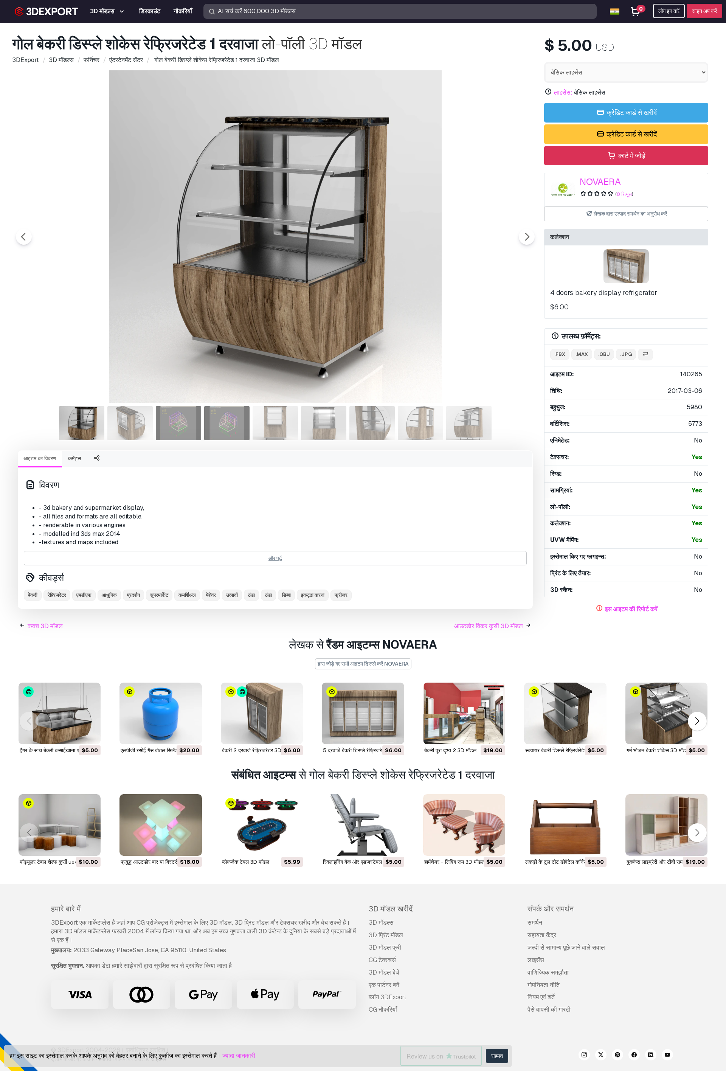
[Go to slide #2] (130, 423)
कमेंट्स (74, 458)
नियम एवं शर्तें (541, 997)
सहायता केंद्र (541, 935)
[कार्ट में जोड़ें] (74, 733)
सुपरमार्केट (159, 595)
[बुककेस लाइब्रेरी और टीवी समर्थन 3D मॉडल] (666, 825)
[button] (697, 721)
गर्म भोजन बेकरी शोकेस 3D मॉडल (658, 750)
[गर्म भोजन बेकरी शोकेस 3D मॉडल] (666, 713)
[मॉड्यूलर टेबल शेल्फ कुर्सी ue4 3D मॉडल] (60, 825)
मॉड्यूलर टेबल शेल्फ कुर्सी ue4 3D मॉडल (59, 861)
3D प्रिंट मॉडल (386, 935)
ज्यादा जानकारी (238, 1056)
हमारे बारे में (66, 909)
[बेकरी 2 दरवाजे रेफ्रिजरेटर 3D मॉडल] (262, 713)
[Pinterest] (617, 1055)
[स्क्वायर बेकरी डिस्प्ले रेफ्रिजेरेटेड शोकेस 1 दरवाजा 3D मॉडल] (565, 713)
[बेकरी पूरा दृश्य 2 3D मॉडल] (464, 713)
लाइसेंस (535, 960)
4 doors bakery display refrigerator (603, 292)
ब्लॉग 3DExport (387, 997)
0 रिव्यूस (624, 194)
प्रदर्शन (133, 595)
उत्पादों (232, 595)
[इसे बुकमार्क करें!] (89, 733)
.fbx (559, 354)
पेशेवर (211, 595)
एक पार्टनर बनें (384, 985)
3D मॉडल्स (381, 923)
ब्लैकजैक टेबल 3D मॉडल (245, 861)
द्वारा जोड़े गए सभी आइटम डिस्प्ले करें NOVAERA (363, 663)
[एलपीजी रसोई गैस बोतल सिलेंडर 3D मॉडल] (160, 713)
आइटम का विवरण (39, 458)
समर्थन (534, 923)
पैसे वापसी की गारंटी (549, 1010)
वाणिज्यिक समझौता (548, 972)
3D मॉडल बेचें (384, 972)
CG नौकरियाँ (383, 1010)
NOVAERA (600, 182)
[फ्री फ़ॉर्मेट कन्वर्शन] (645, 354)
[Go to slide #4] (227, 423)
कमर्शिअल (187, 595)
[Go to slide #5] (275, 423)
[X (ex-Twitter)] (600, 1055)
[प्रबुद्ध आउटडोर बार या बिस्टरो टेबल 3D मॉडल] (160, 825)
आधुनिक (109, 595)
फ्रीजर (341, 595)
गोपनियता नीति (543, 985)
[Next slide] (527, 237)
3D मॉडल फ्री (385, 947)
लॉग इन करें (668, 11)
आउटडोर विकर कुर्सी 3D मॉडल (488, 626)
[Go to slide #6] (323, 423)
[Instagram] (584, 1055)
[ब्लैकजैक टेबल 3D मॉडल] (262, 825)
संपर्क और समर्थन (550, 909)
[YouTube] (667, 1055)
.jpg (626, 354)
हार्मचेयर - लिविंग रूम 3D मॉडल (454, 861)
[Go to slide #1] (81, 423)
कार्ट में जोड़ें (631, 155)
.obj (604, 354)
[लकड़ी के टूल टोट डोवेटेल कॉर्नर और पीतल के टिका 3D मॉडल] (565, 825)
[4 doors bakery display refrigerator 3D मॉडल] (626, 266)
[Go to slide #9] (469, 423)
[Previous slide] (24, 237)
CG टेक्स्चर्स (382, 960)
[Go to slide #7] (372, 423)
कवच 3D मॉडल (45, 626)
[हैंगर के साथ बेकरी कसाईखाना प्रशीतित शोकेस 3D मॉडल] (60, 713)
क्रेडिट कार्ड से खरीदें (631, 112)
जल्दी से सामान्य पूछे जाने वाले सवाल (566, 947)
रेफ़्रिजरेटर (57, 595)
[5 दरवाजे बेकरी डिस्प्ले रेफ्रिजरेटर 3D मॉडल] (363, 713)
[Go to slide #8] (420, 423)
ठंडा (251, 595)
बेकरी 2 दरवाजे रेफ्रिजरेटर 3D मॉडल (257, 750)
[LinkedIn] (650, 1055)
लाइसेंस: (563, 92)
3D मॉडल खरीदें (391, 909)
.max (582, 354)
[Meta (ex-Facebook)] (634, 1055)
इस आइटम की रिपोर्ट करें (631, 609)
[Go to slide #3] (178, 423)
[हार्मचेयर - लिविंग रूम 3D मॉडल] (464, 825)
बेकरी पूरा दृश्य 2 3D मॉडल (450, 750)
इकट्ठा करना (312, 595)
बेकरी (32, 595)
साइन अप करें (704, 11)
